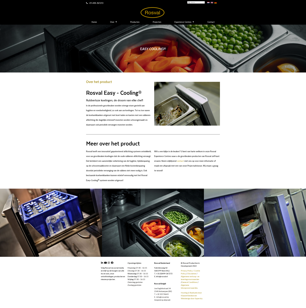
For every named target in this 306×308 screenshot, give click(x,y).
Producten (134, 22)
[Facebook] (112, 263)
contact (180, 161)
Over (112, 22)
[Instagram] (109, 263)
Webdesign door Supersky (191, 298)
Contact (211, 22)
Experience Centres (183, 22)
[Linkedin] (102, 263)
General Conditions (189, 282)
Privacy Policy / (187, 270)
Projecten (157, 22)
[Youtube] (105, 263)
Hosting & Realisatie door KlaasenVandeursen (191, 294)
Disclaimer (191, 273)
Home (94, 22)
